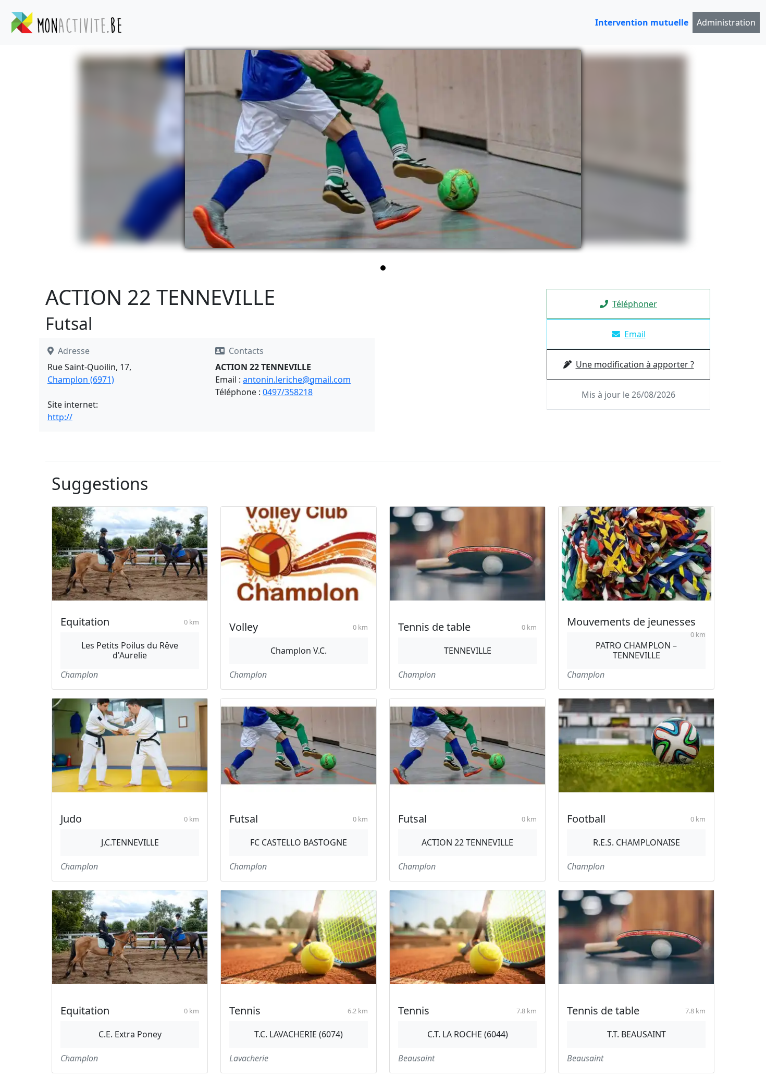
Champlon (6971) (80, 379)
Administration (726, 22)
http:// (59, 417)
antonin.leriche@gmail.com (297, 379)
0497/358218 (288, 392)
